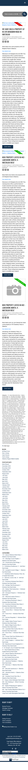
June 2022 (5, 544)
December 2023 (6, 509)
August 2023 (5, 517)
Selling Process (6, 718)
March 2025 (5, 483)
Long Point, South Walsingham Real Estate (9, 443)
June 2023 (5, 521)
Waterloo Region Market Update (10, 459)
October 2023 (5, 513)
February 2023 (6, 528)
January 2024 (5, 507)
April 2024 (5, 502)
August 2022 (5, 540)
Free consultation (6, 722)
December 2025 (6, 466)
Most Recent (5, 464)
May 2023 (4, 523)
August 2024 (5, 494)
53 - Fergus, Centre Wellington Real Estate (13, 680)
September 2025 (6, 471)
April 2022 (5, 547)
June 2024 (5, 498)
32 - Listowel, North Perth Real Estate (16, 412)
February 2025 (6, 485)
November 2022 (6, 534)
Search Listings (6, 710)
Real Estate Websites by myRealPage (17, 757)
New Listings (5, 453)
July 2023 (4, 519)
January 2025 (5, 487)
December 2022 (6, 532)
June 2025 (5, 477)
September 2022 (6, 538)
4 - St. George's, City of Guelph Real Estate (13, 648)
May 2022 (4, 545)
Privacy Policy (6, 757)
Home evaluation (6, 720)
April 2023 (5, 525)
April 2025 (5, 481)
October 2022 (5, 536)
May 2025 (4, 479)
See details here (6, 51)
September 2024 (6, 492)
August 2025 (5, 473)
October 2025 (5, 470)
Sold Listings (5, 457)
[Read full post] (14, 25)
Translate (14, 753)
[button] (12, 748)
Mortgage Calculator (7, 708)
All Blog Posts (6, 451)
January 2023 (5, 530)
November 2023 (6, 511)
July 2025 (4, 475)
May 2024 (4, 500)
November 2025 (6, 468)
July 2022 (4, 542)
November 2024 (6, 489)
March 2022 (5, 549)
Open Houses (5, 455)
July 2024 (4, 496)
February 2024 (6, 506)
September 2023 (6, 515)
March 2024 (5, 504)
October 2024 (5, 490)
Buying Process (6, 706)
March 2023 (5, 526)
